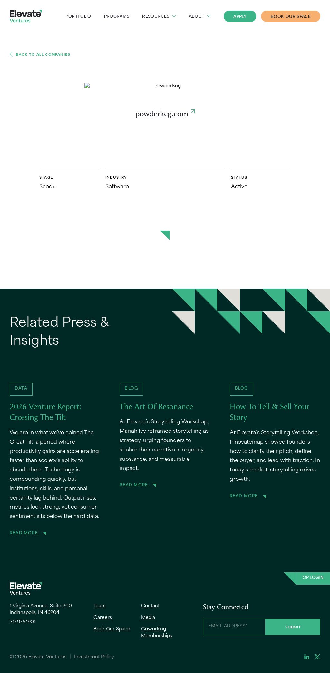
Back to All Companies (43, 54)
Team (99, 606)
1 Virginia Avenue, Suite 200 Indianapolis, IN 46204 (41, 609)
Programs (117, 16)
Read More (24, 533)
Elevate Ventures (26, 16)
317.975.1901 (22, 622)
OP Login (313, 578)
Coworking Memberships (156, 632)
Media (148, 617)
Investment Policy (94, 657)
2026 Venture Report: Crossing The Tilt (45, 412)
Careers (102, 617)
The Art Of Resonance (156, 407)
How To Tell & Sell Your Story (269, 412)
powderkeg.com (161, 114)
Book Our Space (291, 16)
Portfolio (78, 16)
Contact (150, 606)
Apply (240, 16)
